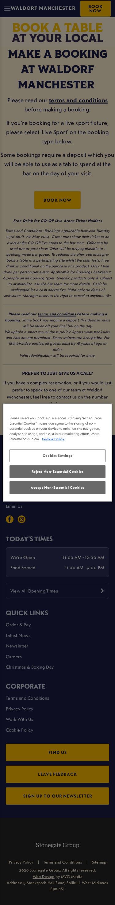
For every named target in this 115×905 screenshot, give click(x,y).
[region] (57, 452)
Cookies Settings (57, 455)
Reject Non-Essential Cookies (58, 471)
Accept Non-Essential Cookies (57, 487)
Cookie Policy (53, 439)
